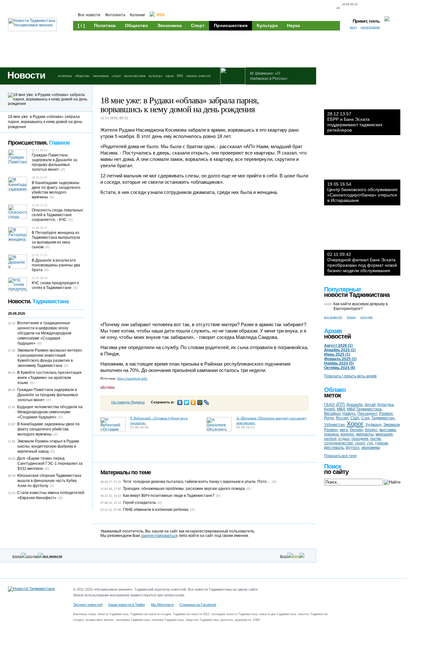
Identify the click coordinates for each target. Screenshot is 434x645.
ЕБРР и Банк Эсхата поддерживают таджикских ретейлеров (355, 122)
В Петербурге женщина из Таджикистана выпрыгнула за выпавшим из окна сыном (56, 239)
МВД (341, 409)
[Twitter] (186, 402)
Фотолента (115, 15)
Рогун (329, 418)
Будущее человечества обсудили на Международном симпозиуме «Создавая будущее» (50, 412)
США (354, 418)
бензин (356, 430)
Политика (105, 25)
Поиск (332, 466)
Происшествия (231, 25)
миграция (384, 434)
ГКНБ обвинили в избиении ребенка (155, 509)
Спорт (198, 25)
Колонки (137, 15)
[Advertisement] (193, 48)
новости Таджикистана (357, 294)
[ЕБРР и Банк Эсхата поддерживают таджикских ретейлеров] (362, 90)
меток (332, 395)
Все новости (89, 15)
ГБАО (329, 404)
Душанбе (354, 404)
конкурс (347, 434)
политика (65, 76)
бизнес (371, 430)
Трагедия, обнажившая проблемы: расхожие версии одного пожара (184, 488)
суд (370, 443)
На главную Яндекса (128, 402)
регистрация (370, 27)
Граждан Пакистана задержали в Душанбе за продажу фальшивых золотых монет (54, 162)
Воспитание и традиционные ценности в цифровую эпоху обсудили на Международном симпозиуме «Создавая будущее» (44, 333)
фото (284, 556)
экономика (101, 76)
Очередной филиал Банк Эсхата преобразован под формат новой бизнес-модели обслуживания (362, 262)
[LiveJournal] (206, 402)
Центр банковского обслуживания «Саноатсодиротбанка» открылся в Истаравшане (362, 192)
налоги (330, 438)
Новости (26, 75)
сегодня (32, 556)
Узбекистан (334, 424)
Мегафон (332, 413)
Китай (370, 404)
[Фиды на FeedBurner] (388, 8)
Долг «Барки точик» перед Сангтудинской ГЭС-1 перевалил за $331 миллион (50, 463)
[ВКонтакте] (180, 402)
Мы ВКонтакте (162, 605)
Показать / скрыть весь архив (350, 376)
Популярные (342, 289)
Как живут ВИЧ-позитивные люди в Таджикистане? (168, 495)
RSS (180, 76)
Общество (136, 25)
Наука (293, 25)
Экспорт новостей (87, 605)
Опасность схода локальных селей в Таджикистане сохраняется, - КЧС (57, 215)
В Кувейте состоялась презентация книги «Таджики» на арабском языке (49, 377)
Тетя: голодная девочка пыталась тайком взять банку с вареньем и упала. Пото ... (196, 481)
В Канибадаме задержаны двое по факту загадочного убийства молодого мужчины (56, 190)
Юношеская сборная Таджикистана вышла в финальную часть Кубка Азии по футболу (49, 480)
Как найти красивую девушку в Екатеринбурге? (360, 306)
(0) (274, 482)
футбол (352, 447)
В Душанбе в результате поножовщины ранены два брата (56, 265)
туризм (381, 443)
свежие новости (198, 76)
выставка (387, 430)
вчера (16, 556)
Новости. (38, 301)
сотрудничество (338, 443)
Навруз (349, 413)
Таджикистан (383, 418)
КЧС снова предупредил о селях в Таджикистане (55, 285)
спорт (116, 76)
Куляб (329, 409)
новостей (337, 336)
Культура (267, 25)
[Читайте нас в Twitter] (377, 8)
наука (170, 76)
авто (344, 430)
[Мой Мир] (200, 402)
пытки (375, 438)
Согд (365, 418)
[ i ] (81, 25)
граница (331, 434)
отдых (343, 438)
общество (82, 76)
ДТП (340, 404)
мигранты (365, 434)
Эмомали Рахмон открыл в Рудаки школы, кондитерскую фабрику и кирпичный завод (48, 446)
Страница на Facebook (198, 605)
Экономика (169, 25)
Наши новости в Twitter (126, 605)
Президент (367, 413)
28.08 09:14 (349, 4)
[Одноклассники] (193, 402)
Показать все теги (340, 456)
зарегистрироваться (159, 535)
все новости (333, 317)
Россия (342, 418)
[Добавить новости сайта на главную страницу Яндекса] (364, 8)
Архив (333, 330)
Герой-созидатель (139, 502)
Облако (335, 389)
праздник (359, 438)
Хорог (355, 423)
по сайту (336, 471)
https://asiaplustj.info (132, 378)
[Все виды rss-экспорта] (398, 8)
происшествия (135, 76)
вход (353, 27)
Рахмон (386, 413)
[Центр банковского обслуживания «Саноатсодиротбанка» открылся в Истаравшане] (362, 160)
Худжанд (373, 424)
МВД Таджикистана (364, 409)
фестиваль (334, 447)
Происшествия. (39, 143)
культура (155, 76)
